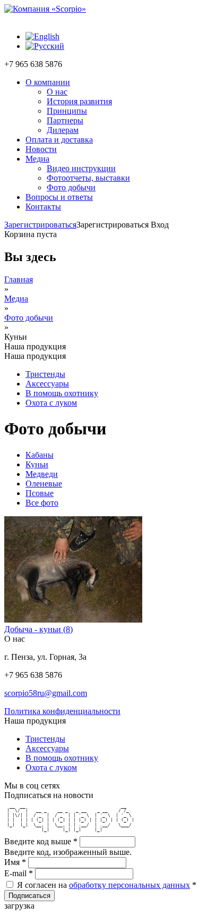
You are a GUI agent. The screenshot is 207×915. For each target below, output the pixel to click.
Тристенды (45, 374)
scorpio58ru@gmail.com (45, 693)
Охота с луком (51, 402)
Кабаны (39, 454)
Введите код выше (40, 841)
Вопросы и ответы (59, 197)
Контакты (43, 206)
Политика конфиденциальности (62, 711)
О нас (57, 91)
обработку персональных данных (129, 884)
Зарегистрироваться (40, 224)
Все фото (41, 502)
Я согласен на (106, 884)
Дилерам (63, 130)
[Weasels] (42, 36)
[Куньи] (44, 46)
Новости (41, 149)
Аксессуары (47, 383)
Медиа (37, 158)
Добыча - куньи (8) (38, 629)
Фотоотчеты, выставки (88, 177)
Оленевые (43, 483)
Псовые (39, 493)
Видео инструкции (81, 168)
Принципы (67, 110)
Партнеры (65, 120)
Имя (15, 862)
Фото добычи (71, 187)
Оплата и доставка (59, 139)
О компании (47, 82)
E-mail (18, 873)
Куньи (36, 464)
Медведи (41, 474)
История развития (79, 101)
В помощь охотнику (61, 393)
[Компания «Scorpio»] (45, 8)
